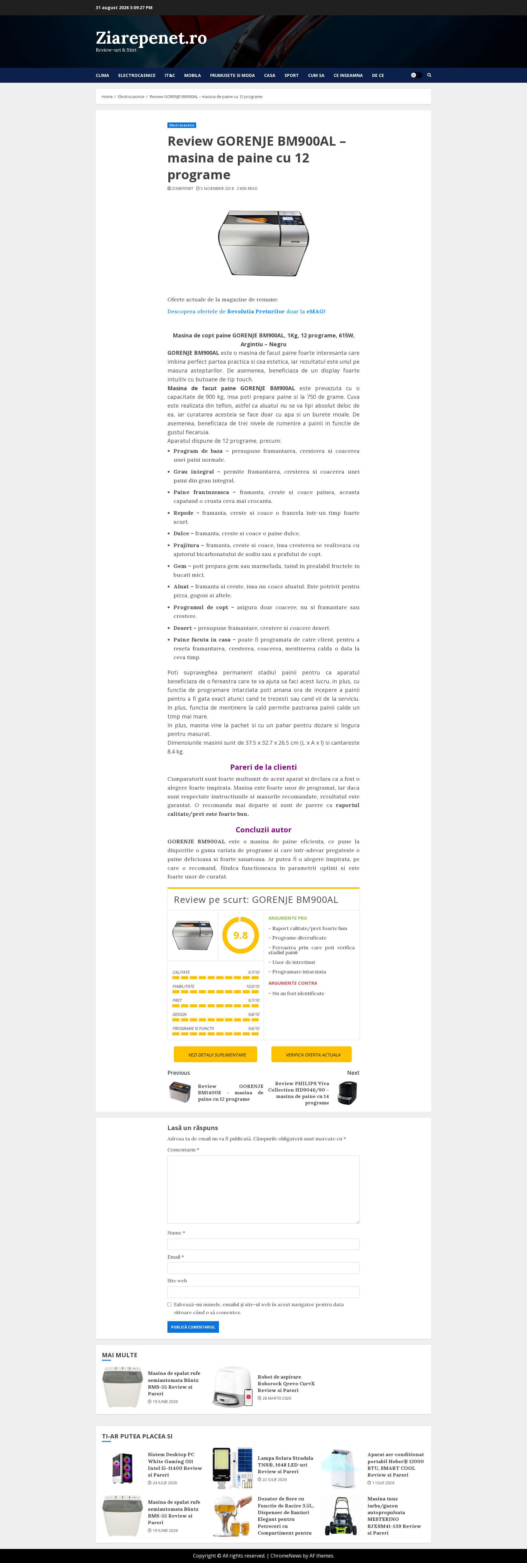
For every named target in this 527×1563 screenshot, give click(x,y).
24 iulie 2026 (165, 1483)
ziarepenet (183, 188)
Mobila (192, 75)
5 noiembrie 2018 (217, 188)
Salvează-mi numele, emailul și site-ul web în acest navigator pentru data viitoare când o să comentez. (259, 1308)
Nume (176, 1233)
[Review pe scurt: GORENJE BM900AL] (192, 935)
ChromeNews (286, 1555)
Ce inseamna (348, 75)
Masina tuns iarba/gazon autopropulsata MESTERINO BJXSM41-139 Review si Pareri (342, 1516)
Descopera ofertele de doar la (246, 311)
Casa (269, 75)
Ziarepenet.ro (151, 37)
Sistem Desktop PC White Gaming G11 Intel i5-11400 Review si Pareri (122, 1468)
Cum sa (316, 75)
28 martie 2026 (277, 1398)
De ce (378, 75)
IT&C (170, 75)
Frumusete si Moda (232, 75)
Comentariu (183, 1150)
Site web (177, 1281)
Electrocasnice (137, 75)
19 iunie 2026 (165, 1401)
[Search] (429, 75)
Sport (292, 75)
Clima (102, 75)
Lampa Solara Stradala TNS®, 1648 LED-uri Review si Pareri (232, 1468)
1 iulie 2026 (383, 1483)
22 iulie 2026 (275, 1479)
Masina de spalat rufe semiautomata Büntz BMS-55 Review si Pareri (122, 1387)
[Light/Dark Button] (416, 75)
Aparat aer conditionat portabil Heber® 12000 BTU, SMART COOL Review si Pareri (342, 1468)
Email (175, 1257)
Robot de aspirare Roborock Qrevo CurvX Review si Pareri (232, 1387)
